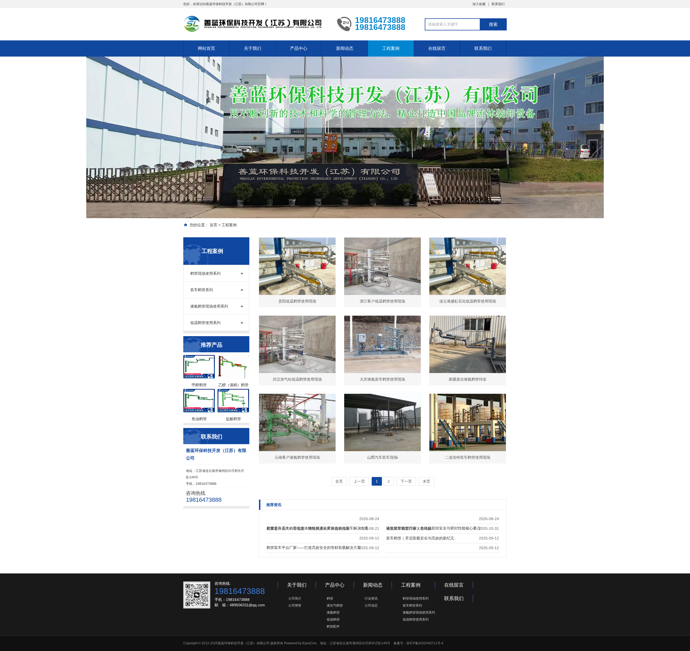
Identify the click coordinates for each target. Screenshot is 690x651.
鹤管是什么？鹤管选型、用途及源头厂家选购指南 (308, 528)
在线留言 (437, 48)
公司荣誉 (294, 605)
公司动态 (371, 605)
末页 (426, 481)
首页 (213, 225)
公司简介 (294, 598)
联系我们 (498, 4)
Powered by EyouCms (300, 643)
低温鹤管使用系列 (205, 323)
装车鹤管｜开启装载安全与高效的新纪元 (420, 538)
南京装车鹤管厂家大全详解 (409, 528)
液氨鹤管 (333, 612)
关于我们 (252, 48)
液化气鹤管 (335, 605)
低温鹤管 (333, 619)
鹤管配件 (333, 626)
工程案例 (390, 48)
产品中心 (298, 48)
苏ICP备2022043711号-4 (424, 643)
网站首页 (206, 48)
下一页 (406, 481)
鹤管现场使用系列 (205, 273)
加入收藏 (478, 4)
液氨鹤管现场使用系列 (209, 306)
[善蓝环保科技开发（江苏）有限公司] (256, 24)
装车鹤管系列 (201, 290)
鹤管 (330, 598)
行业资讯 (371, 598)
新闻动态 (344, 48)
